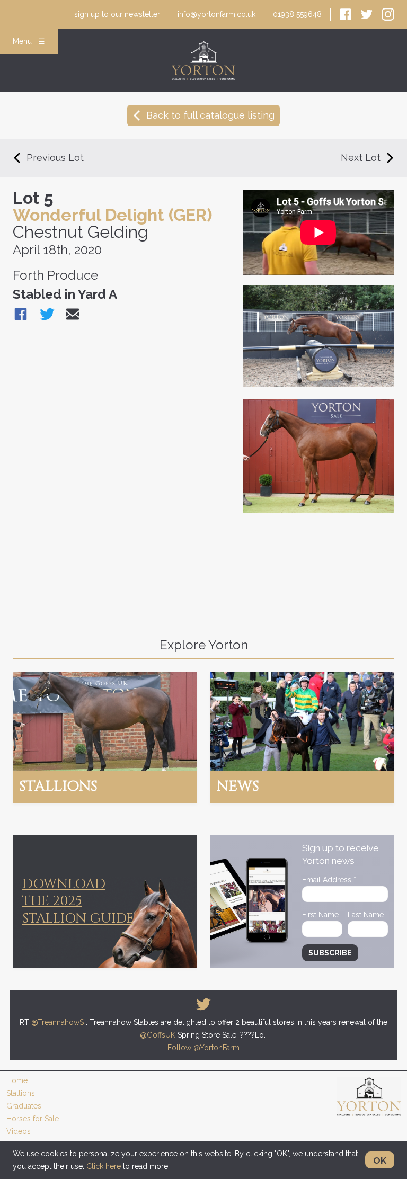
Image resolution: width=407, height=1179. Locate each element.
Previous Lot (55, 157)
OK (379, 1160)
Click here (103, 1166)
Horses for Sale (32, 1118)
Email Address (329, 880)
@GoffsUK (157, 1035)
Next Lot (361, 157)
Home (17, 1080)
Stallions (20, 1093)
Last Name (366, 914)
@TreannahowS (57, 1022)
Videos (18, 1131)
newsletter (117, 14)
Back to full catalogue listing (210, 115)
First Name (320, 914)
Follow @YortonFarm (203, 1047)
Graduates (23, 1106)
